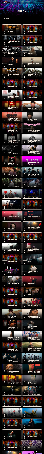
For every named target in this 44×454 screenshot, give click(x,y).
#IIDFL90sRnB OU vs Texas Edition (14, 382)
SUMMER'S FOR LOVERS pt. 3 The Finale (14, 42)
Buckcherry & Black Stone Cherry (33, 75)
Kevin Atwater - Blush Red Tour (34, 371)
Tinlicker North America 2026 (13, 283)
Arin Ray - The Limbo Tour (33, 316)
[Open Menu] (40, 2)
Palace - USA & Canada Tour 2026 (34, 305)
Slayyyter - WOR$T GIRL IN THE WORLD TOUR (13, 217)
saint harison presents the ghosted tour (33, 250)
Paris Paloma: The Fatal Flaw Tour (33, 327)
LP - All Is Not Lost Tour (12, 316)
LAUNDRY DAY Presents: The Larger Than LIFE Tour (33, 338)
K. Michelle (10, 436)
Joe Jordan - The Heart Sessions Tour (34, 349)
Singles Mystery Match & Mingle (34, 130)
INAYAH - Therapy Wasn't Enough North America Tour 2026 (34, 228)
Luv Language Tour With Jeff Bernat (33, 272)
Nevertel (29, 261)
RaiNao (29, 425)
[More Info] (12, 29)
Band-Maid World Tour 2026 (33, 360)
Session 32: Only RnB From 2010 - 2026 (34, 217)
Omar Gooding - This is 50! (13, 327)
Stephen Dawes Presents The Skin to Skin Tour (33, 152)
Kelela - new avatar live (32, 185)
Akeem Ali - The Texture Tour (13, 371)
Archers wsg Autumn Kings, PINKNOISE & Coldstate (13, 119)
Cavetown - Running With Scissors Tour (32, 382)
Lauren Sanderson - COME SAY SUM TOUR (13, 338)
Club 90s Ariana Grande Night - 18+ (34, 163)
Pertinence (10, 196)
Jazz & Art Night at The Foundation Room (12, 53)
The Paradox (30, 393)
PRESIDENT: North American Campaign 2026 (13, 392)
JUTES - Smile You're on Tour (33, 119)
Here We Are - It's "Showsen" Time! (33, 64)
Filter (7, 18)
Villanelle (30, 294)
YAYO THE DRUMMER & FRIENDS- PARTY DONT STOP (13, 97)
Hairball (9, 272)
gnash (9, 185)
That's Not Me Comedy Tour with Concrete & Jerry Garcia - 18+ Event (14, 250)
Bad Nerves (10, 360)
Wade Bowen (10, 64)
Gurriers (9, 152)
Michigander (30, 414)
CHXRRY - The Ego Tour (32, 108)
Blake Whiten (30, 53)
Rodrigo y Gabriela (31, 283)
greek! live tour (11, 228)
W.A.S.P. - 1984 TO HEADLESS (13, 206)
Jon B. (29, 447)
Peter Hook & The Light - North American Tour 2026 (34, 141)
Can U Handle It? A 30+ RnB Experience (13, 108)
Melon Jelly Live (11, 163)
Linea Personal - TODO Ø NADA (33, 174)
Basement (10, 414)
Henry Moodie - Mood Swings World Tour (13, 174)
